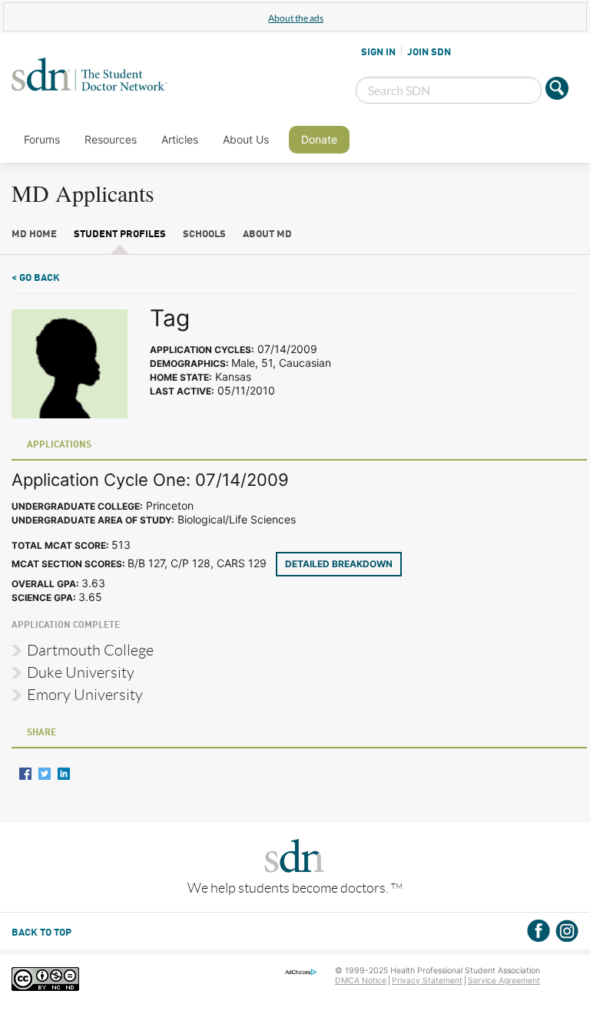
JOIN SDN (429, 52)
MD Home (34, 234)
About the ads (295, 18)
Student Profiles (120, 234)
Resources (111, 139)
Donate (319, 139)
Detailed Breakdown (339, 564)
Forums (42, 139)
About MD (267, 234)
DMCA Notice (360, 981)
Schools (204, 234)
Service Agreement (504, 981)
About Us (246, 139)
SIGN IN (378, 52)
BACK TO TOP (41, 933)
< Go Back (36, 278)
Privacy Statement (427, 981)
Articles (179, 139)
